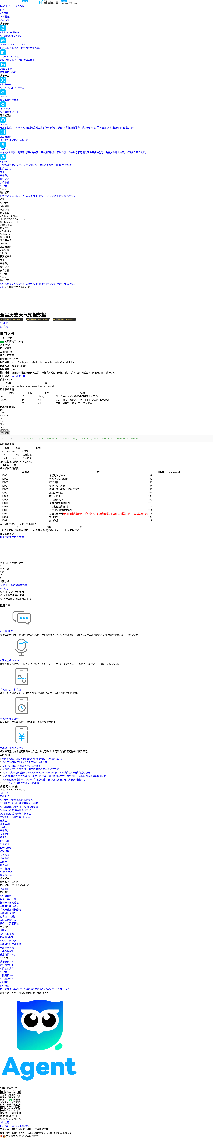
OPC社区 (5, 16)
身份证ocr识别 (7, 916)
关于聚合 (4, 175)
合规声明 (4, 861)
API (2, 287)
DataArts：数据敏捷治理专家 (15, 810)
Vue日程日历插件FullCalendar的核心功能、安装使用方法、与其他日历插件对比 (43, 779)
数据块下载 (6, 874)
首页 (2, 9)
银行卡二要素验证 (9, 923)
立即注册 (4, 792)
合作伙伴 (4, 182)
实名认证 (71, 195)
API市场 (4, 13)
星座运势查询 (7, 947)
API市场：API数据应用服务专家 (16, 799)
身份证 (22, 195)
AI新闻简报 (32, 195)
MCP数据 (5, 868)
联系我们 (4, 888)
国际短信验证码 (8, 919)
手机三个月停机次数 (10, 689)
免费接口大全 (7, 968)
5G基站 (14, 195)
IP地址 (3, 930)
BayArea (4, 827)
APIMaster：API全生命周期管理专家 (19, 806)
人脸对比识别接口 (9, 913)
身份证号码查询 (8, 940)
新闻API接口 (6, 937)
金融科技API (6, 975)
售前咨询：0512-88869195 (14, 1125)
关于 (2, 172)
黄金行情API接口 (9, 954)
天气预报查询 (7, 933)
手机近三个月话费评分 (11, 747)
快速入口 (4, 865)
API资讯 (4, 982)
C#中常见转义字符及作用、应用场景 (22, 765)
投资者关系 (6, 168)
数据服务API (6, 961)
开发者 (3, 820)
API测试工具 (18, 376)
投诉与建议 (6, 847)
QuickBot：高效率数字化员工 (15, 813)
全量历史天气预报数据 (18, 287)
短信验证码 (6, 895)
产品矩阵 (4, 20)
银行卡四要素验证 (9, 902)
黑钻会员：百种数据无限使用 (15, 817)
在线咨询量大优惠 (17, 584)
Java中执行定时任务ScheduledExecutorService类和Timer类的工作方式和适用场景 (46, 772)
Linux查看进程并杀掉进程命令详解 (21, 783)
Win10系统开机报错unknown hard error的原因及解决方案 (32, 758)
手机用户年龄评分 (9, 718)
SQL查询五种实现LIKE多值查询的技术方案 (25, 762)
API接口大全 (6, 978)
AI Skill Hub (6, 871)
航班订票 (61, 195)
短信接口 (4, 985)
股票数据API (6, 951)
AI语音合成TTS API (10, 660)
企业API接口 (6, 965)
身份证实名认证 (8, 899)
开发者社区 (6, 824)
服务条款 (4, 854)
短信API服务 (6, 631)
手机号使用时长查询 (10, 909)
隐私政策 (4, 858)
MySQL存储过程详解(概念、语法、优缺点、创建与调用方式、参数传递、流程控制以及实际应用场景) (55, 776)
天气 (48, 195)
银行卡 (41, 195)
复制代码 (5, 433)
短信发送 (4, 195)
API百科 (4, 185)
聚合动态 (4, 178)
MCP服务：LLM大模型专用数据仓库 (19, 803)
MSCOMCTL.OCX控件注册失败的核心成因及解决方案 (31, 769)
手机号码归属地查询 (10, 944)
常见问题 (4, 844)
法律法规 (4, 851)
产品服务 (4, 796)
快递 (53, 195)
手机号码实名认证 (9, 906)
